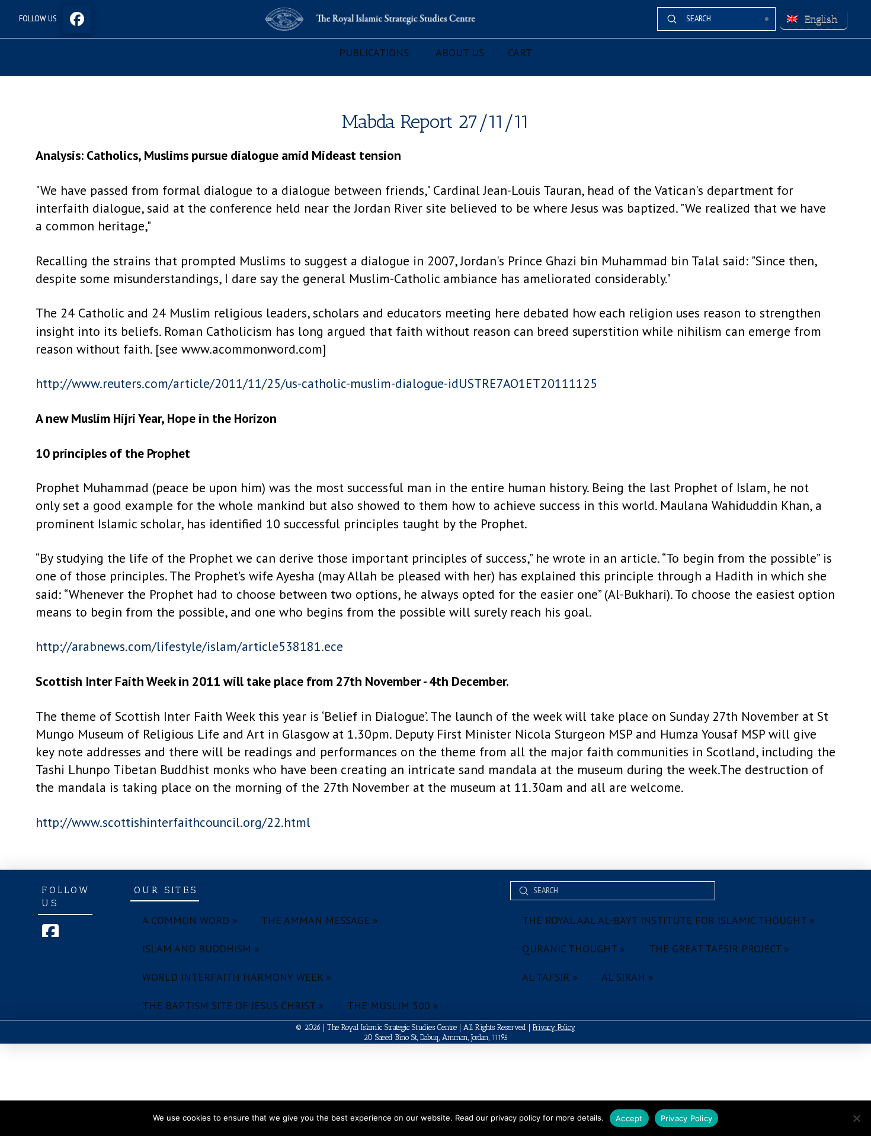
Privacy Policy (554, 1027)
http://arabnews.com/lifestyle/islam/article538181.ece (189, 646)
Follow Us (38, 19)
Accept (629, 1118)
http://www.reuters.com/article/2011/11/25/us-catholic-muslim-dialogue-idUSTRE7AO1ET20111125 (316, 383)
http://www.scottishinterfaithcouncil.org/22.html (173, 822)
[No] (856, 1118)
